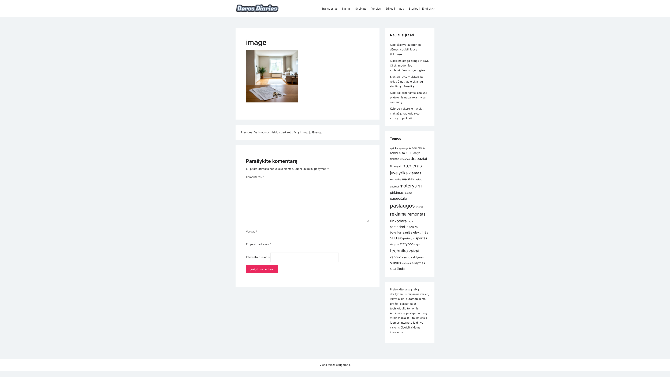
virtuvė (406, 263)
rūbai (410, 221)
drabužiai (419, 158)
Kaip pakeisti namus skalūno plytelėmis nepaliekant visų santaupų (408, 97)
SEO (393, 238)
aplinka (394, 148)
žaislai (393, 269)
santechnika (399, 227)
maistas (408, 179)
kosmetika (395, 179)
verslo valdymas (413, 257)
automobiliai (417, 148)
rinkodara (398, 221)
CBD (409, 153)
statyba (394, 244)
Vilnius (395, 263)
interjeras (411, 165)
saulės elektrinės (415, 232)
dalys (416, 153)
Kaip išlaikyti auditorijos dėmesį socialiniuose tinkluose (405, 49)
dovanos (405, 159)
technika (399, 250)
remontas (416, 214)
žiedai (401, 269)
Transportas (329, 8)
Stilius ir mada (394, 8)
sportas (421, 238)
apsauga (403, 148)
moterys (408, 185)
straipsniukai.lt (399, 318)
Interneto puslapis (258, 257)
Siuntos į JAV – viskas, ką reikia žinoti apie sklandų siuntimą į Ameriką (406, 81)
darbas (394, 159)
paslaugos (402, 206)
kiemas (415, 173)
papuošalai (399, 198)
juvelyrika (399, 173)
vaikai (414, 251)
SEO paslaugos (406, 238)
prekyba (419, 207)
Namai (346, 8)
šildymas (418, 263)
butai (402, 153)
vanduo (395, 257)
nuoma (408, 192)
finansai (395, 166)
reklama (398, 214)
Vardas (251, 231)
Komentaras (255, 177)
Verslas (376, 8)
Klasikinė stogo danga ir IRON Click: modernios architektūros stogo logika (409, 65)
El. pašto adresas (258, 244)
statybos (407, 244)
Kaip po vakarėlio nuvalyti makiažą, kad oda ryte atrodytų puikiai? (407, 113)
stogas (417, 244)
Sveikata (361, 8)
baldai (394, 153)
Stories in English (420, 8)
